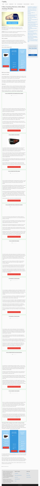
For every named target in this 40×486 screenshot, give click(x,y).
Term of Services (28, 477)
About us (27, 473)
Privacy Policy (28, 475)
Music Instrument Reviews (5, 466)
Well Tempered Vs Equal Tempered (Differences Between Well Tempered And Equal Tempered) (32, 37)
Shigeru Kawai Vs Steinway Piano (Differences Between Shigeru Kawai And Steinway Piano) (32, 34)
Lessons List (16, 477)
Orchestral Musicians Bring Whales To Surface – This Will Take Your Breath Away (33, 40)
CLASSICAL (16, 473)
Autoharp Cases (7, 45)
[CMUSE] (5, 1)
